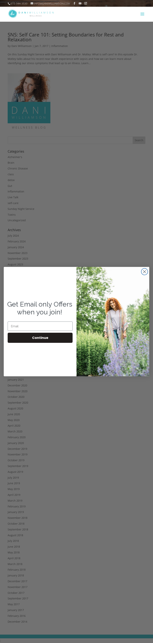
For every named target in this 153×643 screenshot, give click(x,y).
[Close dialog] (144, 271)
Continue (40, 337)
